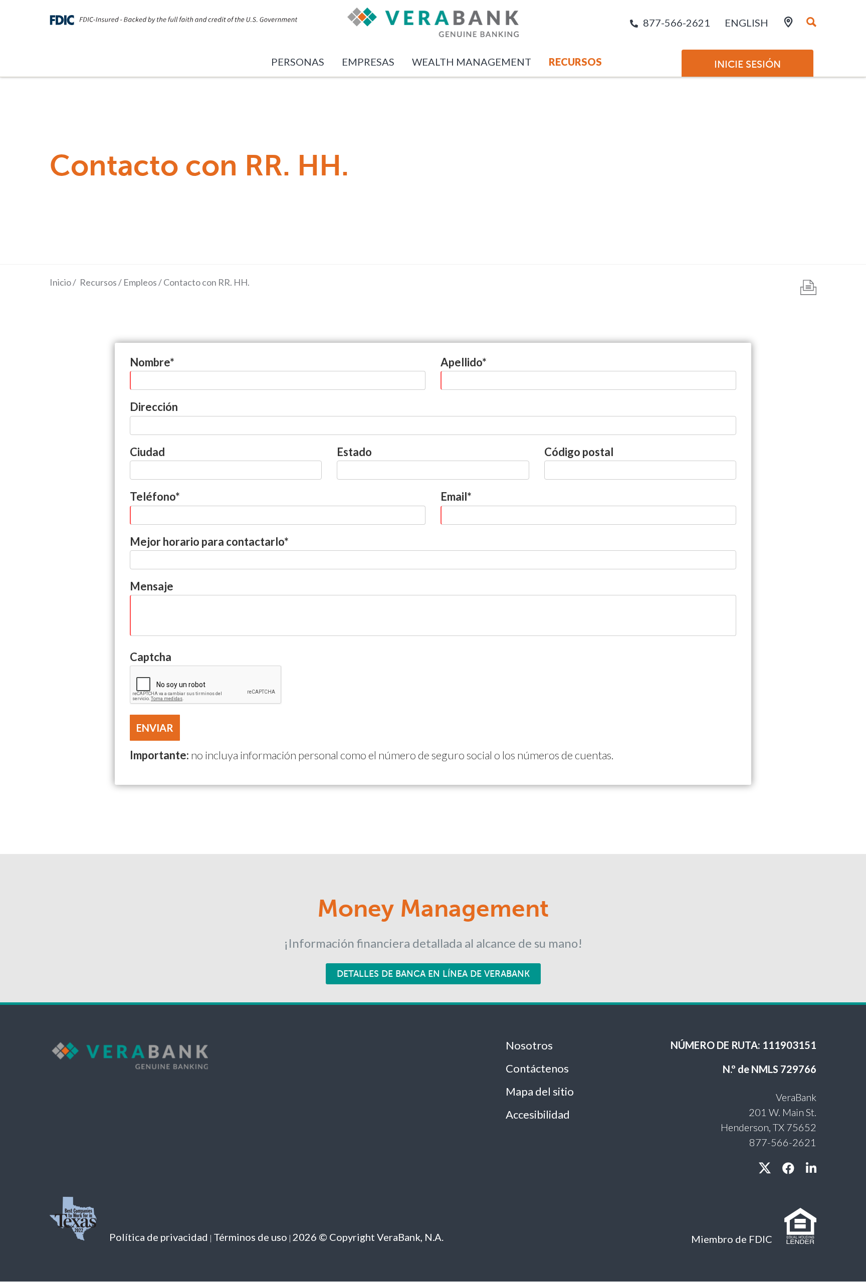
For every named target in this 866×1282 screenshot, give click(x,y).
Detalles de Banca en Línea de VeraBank (433, 973)
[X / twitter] (765, 1168)
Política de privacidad (158, 1237)
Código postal (578, 452)
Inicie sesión (747, 64)
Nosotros (529, 1045)
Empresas (368, 62)
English (746, 23)
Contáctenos (537, 1068)
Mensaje (151, 586)
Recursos (575, 62)
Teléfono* (155, 496)
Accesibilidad (538, 1114)
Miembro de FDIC (731, 1239)
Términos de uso (250, 1237)
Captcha (150, 657)
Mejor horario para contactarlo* (209, 541)
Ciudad (147, 452)
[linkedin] (811, 1168)
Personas (297, 62)
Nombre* (152, 362)
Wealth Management (471, 62)
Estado (354, 452)
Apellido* (464, 362)
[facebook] (788, 1168)
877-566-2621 (676, 23)
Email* (456, 496)
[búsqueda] (811, 23)
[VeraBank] (433, 27)
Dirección (154, 406)
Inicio (60, 282)
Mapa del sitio (540, 1091)
